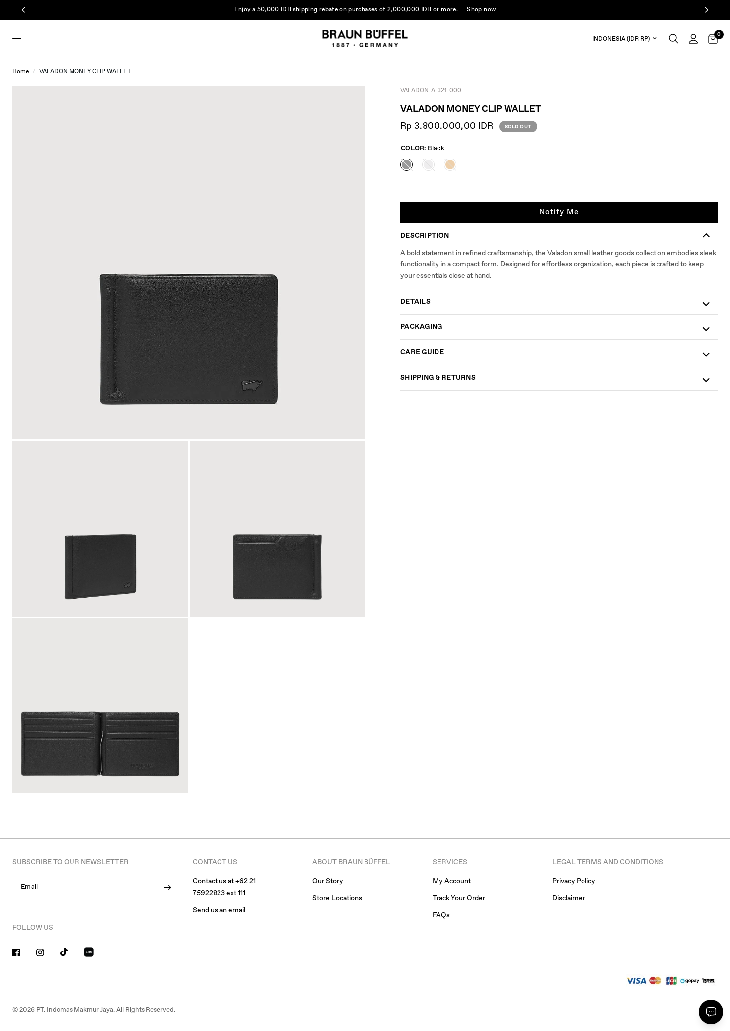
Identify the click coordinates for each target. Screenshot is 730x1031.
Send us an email (219, 910)
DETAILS (415, 301)
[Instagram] (47, 952)
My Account (452, 881)
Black (406, 165)
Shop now (481, 10)
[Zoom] (344, 107)
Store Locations (337, 898)
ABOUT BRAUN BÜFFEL (351, 862)
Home (20, 72)
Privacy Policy (573, 881)
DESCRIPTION (424, 235)
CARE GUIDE (422, 352)
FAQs (441, 915)
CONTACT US (215, 862)
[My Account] (693, 38)
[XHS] (95, 953)
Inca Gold (450, 165)
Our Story (327, 881)
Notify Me (559, 212)
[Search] (673, 38)
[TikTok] (71, 952)
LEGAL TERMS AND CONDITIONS (607, 862)
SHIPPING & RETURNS (438, 377)
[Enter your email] (168, 887)
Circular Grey (428, 165)
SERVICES (450, 862)
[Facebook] (23, 952)
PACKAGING (421, 326)
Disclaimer (568, 898)
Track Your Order (459, 898)
